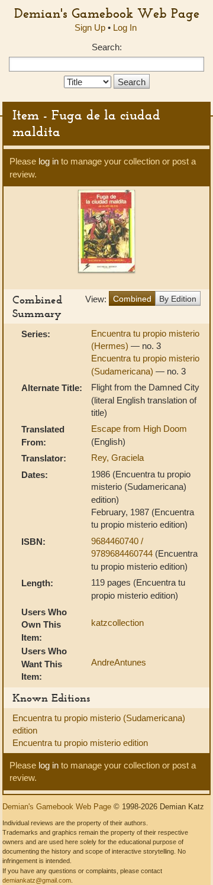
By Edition (177, 298)
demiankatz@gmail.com (36, 880)
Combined (132, 298)
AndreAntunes (118, 662)
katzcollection (117, 623)
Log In (125, 27)
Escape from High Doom (139, 429)
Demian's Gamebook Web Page (106, 13)
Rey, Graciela (117, 458)
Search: (107, 47)
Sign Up (90, 27)
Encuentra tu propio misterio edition (80, 743)
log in (48, 161)
